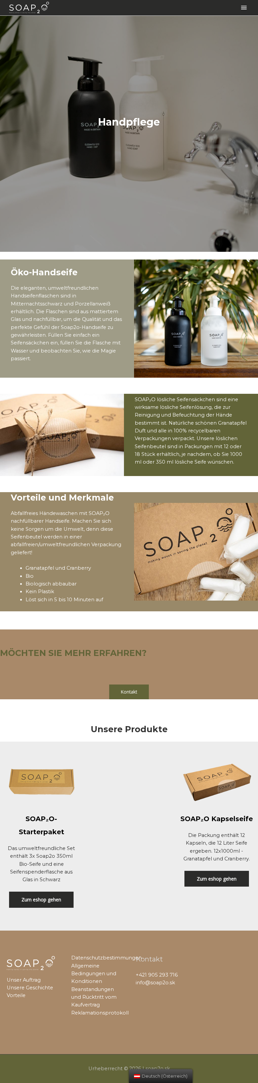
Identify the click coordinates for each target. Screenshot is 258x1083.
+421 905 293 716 (157, 975)
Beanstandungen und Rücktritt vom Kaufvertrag (94, 997)
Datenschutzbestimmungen (106, 958)
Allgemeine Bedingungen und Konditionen (93, 974)
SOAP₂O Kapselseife (216, 819)
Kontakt (129, 692)
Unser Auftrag (24, 980)
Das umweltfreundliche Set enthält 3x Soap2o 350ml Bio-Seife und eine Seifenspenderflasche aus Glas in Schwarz (41, 864)
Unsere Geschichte (30, 988)
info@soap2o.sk (155, 983)
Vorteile (16, 995)
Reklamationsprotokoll (100, 1013)
